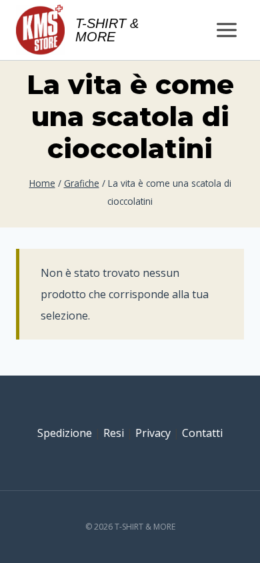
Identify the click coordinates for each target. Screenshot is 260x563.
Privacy (153, 433)
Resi (113, 433)
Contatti (202, 433)
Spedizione (64, 433)
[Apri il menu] (226, 29)
